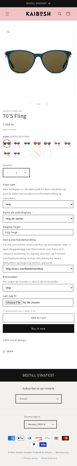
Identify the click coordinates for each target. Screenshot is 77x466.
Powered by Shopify (42, 452)
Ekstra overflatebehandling (19, 239)
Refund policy (62, 452)
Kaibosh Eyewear (24, 452)
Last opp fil (9, 296)
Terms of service (49, 458)
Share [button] (10, 351)
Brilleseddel (10, 277)
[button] (7, 14)
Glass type (9, 184)
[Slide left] (30, 104)
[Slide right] (47, 104)
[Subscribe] (57, 398)
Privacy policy (31, 458)
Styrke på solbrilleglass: (17, 212)
